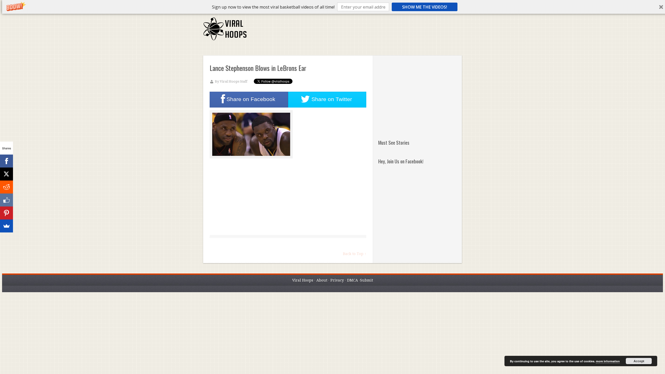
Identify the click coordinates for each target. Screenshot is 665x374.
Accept (639, 361)
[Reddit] (6, 187)
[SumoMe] (6, 225)
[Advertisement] (367, 31)
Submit (366, 280)
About (321, 280)
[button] (273, 7)
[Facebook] (6, 161)
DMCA (352, 280)
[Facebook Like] (6, 199)
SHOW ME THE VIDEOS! (424, 7)
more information (608, 361)
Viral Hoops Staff (233, 81)
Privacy (337, 280)
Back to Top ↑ (354, 254)
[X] (6, 174)
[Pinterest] (6, 212)
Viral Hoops (302, 280)
